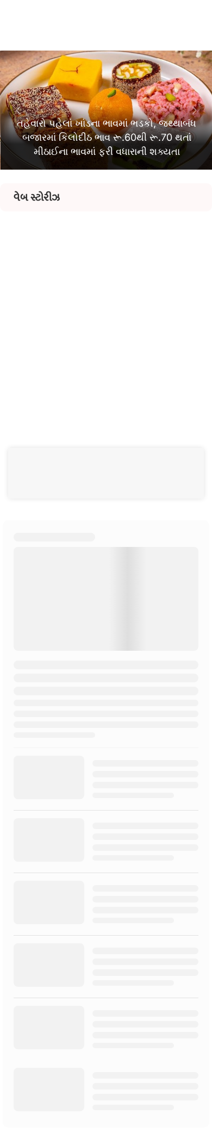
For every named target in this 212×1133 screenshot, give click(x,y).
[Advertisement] (106, 317)
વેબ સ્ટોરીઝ (37, 197)
